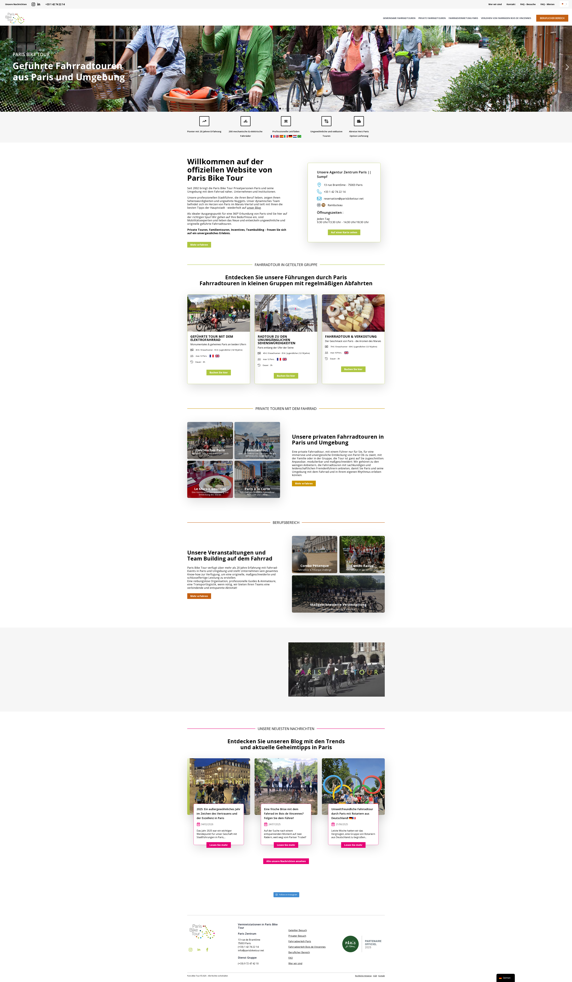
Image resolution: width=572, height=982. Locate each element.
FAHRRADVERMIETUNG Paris (463, 18)
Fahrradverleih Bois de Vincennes (307, 946)
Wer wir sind (495, 4)
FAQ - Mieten (547, 4)
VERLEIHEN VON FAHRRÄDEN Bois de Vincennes (506, 18)
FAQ (290, 958)
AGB (375, 976)
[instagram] (33, 4)
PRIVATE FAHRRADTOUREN (432, 18)
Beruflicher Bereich (299, 952)
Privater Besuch (297, 935)
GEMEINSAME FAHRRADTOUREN (399, 18)
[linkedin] (39, 4)
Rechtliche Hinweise (363, 976)
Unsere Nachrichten (16, 4)
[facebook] (207, 949)
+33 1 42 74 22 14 (55, 4)
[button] (567, 67)
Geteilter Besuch (297, 930)
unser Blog (254, 207)
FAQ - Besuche (528, 4)
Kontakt (511, 4)
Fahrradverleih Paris (299, 941)
